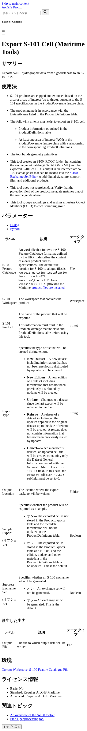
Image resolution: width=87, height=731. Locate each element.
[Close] (3, 31)
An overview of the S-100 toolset (32, 715)
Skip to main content (15, 3)
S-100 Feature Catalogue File (48, 669)
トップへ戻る (11, 726)
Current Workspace (14, 669)
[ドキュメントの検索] (45, 12)
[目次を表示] (3, 34)
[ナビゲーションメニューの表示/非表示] (20, 8)
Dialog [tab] (14, 225)
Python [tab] (15, 229)
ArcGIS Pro (10, 7)
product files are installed (48, 287)
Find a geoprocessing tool (27, 719)
